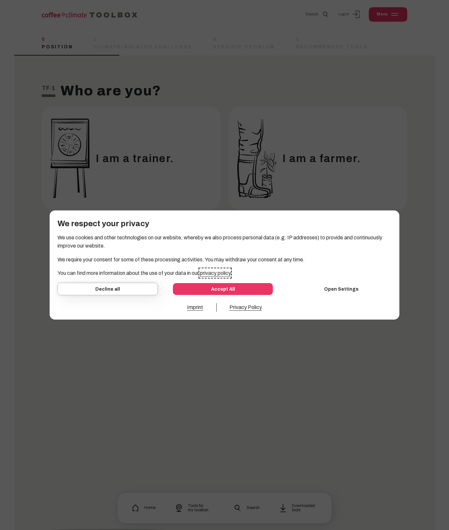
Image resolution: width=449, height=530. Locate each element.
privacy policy (215, 273)
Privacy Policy (245, 307)
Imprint (195, 307)
